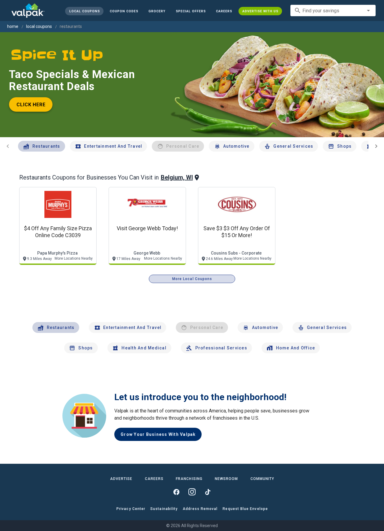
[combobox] (333, 10)
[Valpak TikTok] (207, 492)
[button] (191, 11)
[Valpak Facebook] (176, 492)
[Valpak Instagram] (192, 492)
